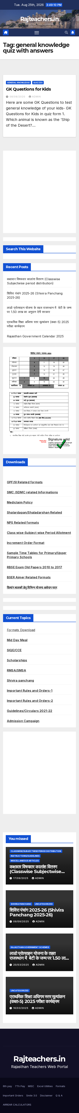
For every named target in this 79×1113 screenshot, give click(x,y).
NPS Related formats (23, 522)
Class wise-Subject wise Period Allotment (39, 533)
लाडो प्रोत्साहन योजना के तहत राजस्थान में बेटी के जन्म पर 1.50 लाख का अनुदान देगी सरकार (39, 958)
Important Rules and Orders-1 (30, 690)
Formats (60, 1086)
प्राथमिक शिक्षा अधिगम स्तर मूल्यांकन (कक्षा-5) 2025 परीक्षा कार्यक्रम (37, 999)
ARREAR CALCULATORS (17, 1104)
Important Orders (13, 1095)
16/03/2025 (21, 1008)
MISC (31, 1086)
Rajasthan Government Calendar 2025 (35, 336)
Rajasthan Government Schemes (30, 947)
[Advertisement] (39, 192)
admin (36, 96)
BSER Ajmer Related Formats (29, 577)
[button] (66, 32)
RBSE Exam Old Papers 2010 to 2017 (34, 567)
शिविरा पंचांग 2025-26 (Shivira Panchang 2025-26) (37, 912)
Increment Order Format (25, 543)
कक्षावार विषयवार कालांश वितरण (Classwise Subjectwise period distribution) (35, 871)
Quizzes (38, 82)
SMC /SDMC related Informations (32, 492)
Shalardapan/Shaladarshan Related (34, 512)
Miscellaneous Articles (25, 861)
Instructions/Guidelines (25, 856)
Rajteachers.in (39, 19)
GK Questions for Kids (28, 89)
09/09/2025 (21, 921)
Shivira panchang (20, 680)
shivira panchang (21, 904)
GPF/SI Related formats (25, 482)
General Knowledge (18, 82)
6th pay (7, 1086)
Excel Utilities (45, 1086)
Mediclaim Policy (20, 502)
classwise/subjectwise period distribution (36, 851)
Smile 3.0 (31, 1095)
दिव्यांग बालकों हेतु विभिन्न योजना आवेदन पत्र (32, 587)
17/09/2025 (21, 878)
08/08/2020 (18, 96)
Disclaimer (46, 1095)
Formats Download (21, 630)
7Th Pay (20, 1086)
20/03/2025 (21, 964)
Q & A (59, 1095)
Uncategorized (44, 904)
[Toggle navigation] (37, 32)
